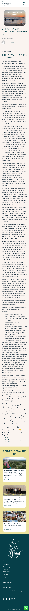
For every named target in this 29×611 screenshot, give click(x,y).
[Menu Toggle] (21, 3)
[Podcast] (15, 599)
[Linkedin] (9, 599)
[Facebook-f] (3, 599)
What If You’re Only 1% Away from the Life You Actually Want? (13, 525)
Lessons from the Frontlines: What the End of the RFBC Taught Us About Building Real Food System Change (14, 500)
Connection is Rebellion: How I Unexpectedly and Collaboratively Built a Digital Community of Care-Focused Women (14, 474)
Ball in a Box (9, 438)
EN (24, 2)
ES (24, 4)
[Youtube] (12, 599)
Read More (8, 480)
